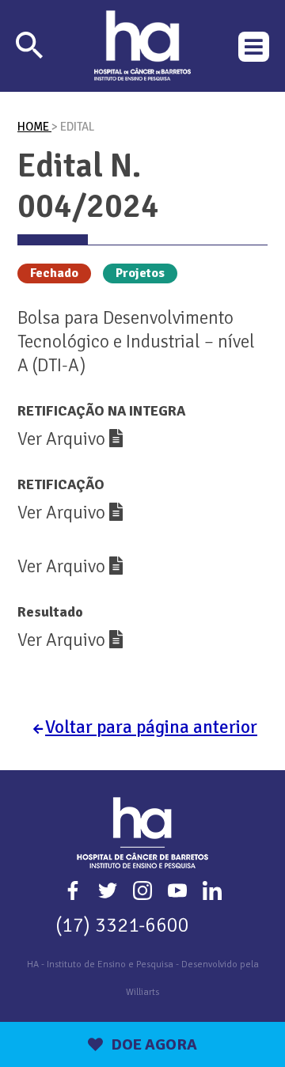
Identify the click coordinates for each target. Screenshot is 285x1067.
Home (34, 127)
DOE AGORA (154, 1044)
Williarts (142, 992)
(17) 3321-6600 (122, 925)
